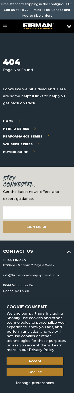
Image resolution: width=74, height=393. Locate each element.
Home (8, 121)
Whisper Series (18, 144)
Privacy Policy (41, 350)
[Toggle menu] (5, 25)
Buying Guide (16, 152)
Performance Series (23, 136)
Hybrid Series (16, 129)
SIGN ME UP (37, 227)
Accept (35, 361)
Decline (35, 372)
